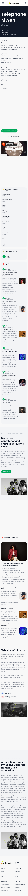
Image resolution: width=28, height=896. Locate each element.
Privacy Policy (5, 884)
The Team (17, 887)
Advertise (17, 871)
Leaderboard (4, 874)
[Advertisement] (14, 109)
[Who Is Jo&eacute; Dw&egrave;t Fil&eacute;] (22, 334)
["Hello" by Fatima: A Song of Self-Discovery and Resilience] (22, 281)
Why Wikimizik (18, 874)
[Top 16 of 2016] (22, 410)
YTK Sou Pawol (5, 877)
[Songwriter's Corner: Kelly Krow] (22, 309)
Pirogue (4, 25)
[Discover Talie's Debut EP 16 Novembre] (22, 357)
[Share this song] (2, 448)
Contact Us (18, 890)
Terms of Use (4, 890)
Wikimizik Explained (20, 884)
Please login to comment (9, 131)
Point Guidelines (5, 887)
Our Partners (18, 877)
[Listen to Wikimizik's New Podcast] (22, 382)
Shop (2, 871)
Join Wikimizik (6, 471)
